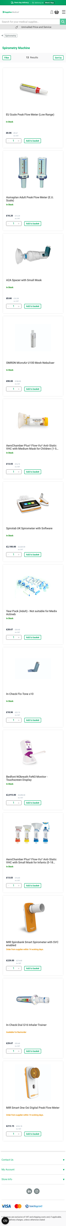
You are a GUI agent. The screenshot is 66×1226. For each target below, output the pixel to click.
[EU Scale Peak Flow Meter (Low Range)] (33, 89)
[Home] (64, 12)
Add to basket (32, 141)
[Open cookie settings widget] (5, 1220)
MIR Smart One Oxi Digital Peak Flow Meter (32, 1107)
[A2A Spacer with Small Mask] (33, 255)
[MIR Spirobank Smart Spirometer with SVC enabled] (33, 917)
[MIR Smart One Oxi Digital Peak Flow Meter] (33, 1082)
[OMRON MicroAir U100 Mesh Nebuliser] (33, 337)
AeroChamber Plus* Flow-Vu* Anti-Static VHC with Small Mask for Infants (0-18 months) (31, 861)
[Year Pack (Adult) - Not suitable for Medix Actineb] (33, 586)
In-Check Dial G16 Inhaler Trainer (26, 1024)
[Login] (51, 11)
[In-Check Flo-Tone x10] (33, 669)
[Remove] (8, 141)
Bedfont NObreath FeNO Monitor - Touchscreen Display (27, 778)
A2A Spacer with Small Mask (24, 280)
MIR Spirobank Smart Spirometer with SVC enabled (32, 944)
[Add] (18, 141)
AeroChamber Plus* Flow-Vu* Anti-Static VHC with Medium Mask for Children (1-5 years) (31, 447)
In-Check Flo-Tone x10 (19, 693)
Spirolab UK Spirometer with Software (29, 528)
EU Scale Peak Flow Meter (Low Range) (30, 114)
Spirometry (10, 35)
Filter (6, 57)
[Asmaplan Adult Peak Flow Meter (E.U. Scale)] (33, 172)
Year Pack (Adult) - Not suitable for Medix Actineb (31, 613)
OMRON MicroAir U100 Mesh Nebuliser (30, 362)
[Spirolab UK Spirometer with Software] (33, 503)
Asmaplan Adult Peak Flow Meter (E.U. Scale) (30, 199)
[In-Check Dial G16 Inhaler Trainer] (33, 1000)
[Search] (63, 22)
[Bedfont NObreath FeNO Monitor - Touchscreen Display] (33, 751)
